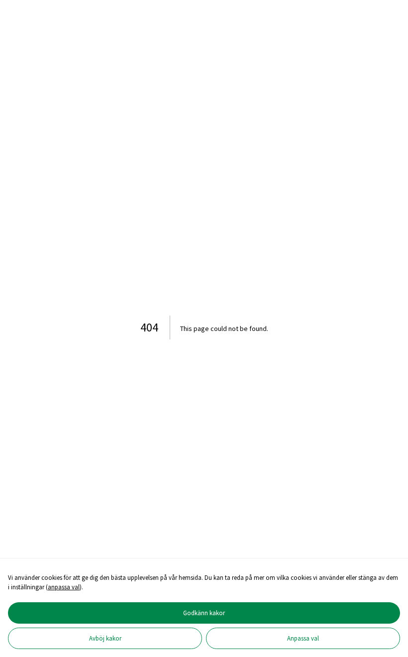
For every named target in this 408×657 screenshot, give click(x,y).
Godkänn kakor (204, 613)
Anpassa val (303, 638)
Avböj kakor (105, 638)
